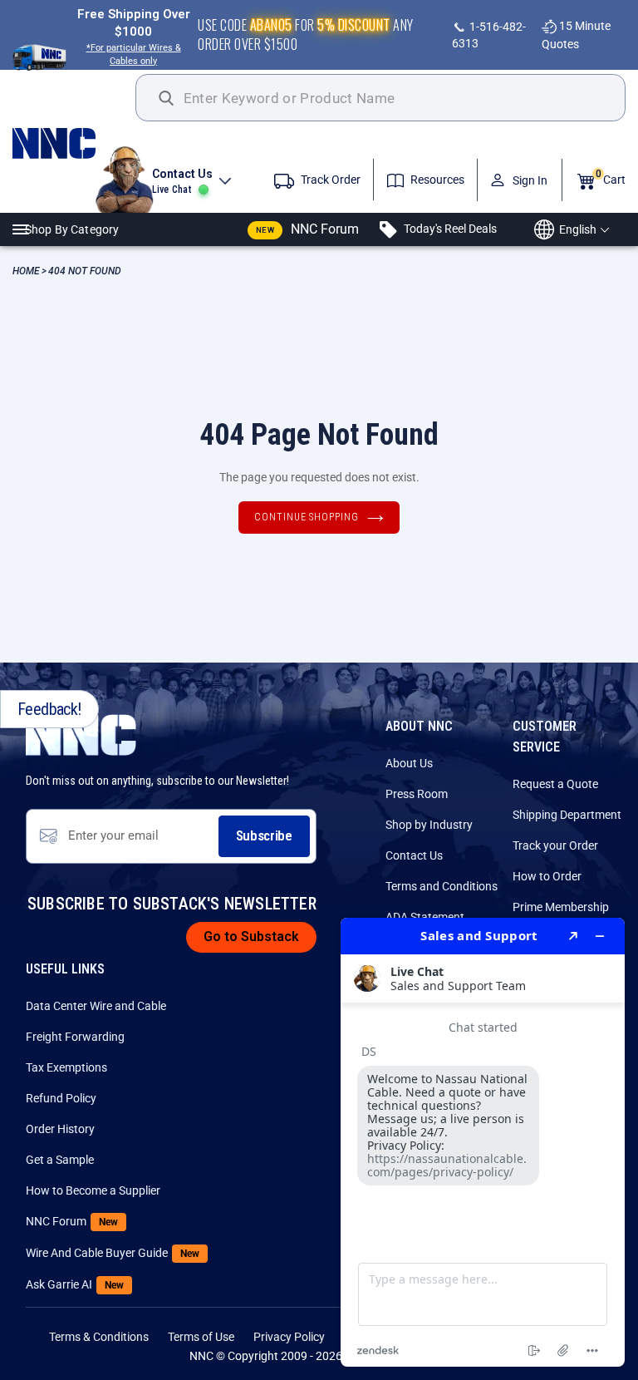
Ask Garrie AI (75, 1284)
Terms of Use (201, 1336)
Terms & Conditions (99, 1336)
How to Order (547, 876)
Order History (60, 1129)
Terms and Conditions (435, 886)
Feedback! (49, 709)
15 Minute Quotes (576, 34)
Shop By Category (72, 229)
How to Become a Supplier (75, 1190)
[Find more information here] (482, 1142)
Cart (611, 177)
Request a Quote (555, 784)
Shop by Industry (429, 824)
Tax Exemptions (66, 1067)
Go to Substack (251, 936)
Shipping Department (562, 814)
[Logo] (73, 143)
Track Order (329, 179)
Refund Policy (61, 1098)
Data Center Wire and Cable (75, 1006)
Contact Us (414, 855)
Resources (436, 179)
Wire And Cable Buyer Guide (75, 1252)
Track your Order (555, 845)
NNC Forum (307, 229)
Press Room (416, 794)
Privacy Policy (289, 1336)
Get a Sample (60, 1159)
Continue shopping (306, 517)
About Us (409, 763)
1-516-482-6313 (489, 35)
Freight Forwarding (75, 1036)
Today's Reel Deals (449, 228)
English (577, 229)
